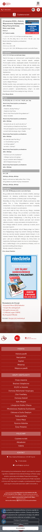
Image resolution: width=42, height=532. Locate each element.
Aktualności (21, 442)
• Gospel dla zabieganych (11, 308)
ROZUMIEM (20, 528)
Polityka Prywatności (21, 520)
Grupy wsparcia (21, 380)
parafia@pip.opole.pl (22, 465)
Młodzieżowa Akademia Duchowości (21, 409)
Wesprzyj (21, 364)
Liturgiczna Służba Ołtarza (21, 405)
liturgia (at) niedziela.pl (17, 318)
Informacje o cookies (21, 524)
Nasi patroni (21, 357)
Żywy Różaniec (21, 427)
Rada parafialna (21, 416)
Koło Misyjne (21, 401)
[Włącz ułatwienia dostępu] (39, 9)
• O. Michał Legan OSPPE (11, 312)
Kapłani (21, 361)
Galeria (21, 446)
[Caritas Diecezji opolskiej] (24, 338)
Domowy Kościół (21, 398)
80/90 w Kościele (21, 387)
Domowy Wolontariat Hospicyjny (21, 391)
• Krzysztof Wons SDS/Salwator (13, 305)
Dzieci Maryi (21, 419)
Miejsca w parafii (21, 368)
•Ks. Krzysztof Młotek (9, 315)
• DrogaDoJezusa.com (10, 310)
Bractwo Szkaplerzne (21, 383)
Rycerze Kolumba (21, 423)
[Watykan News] (11, 338)
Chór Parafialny (21, 394)
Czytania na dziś (23, 15)
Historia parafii (21, 354)
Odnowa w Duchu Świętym (21, 412)
